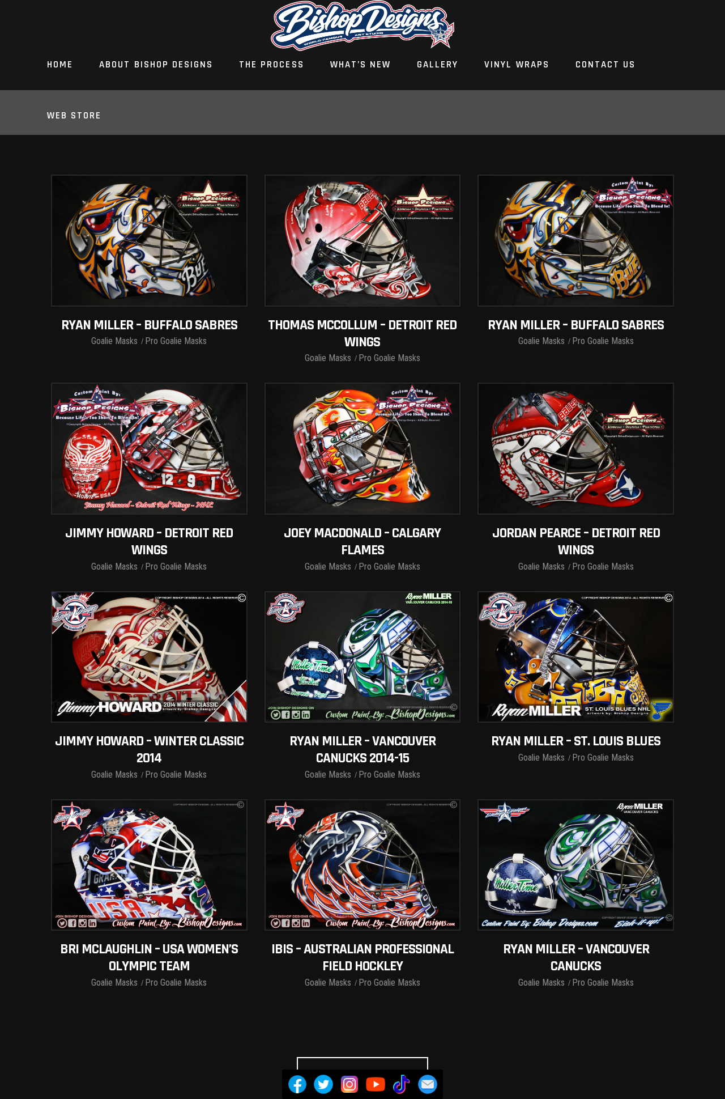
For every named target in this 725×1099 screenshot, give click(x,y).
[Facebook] (297, 1084)
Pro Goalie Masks (176, 341)
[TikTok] (401, 1084)
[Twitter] (323, 1084)
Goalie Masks (114, 341)
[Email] (427, 1084)
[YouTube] (375, 1084)
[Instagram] (349, 1084)
